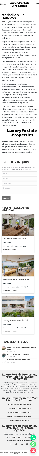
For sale (14, 249)
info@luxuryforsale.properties (21, 440)
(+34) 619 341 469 (16, 437)
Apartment (6, 249)
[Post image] (4, 348)
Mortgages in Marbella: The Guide (18, 360)
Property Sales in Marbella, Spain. (19, 404)
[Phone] (33, 437)
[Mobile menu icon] (37, 4)
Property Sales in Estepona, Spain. (19, 412)
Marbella (5, 22)
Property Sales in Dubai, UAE (19, 420)
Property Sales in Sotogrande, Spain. (19, 416)
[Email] (33, 450)
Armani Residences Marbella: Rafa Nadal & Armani (21, 348)
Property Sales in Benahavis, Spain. (19, 408)
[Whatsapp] (33, 444)
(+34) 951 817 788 (28, 437)
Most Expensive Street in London (18, 354)
